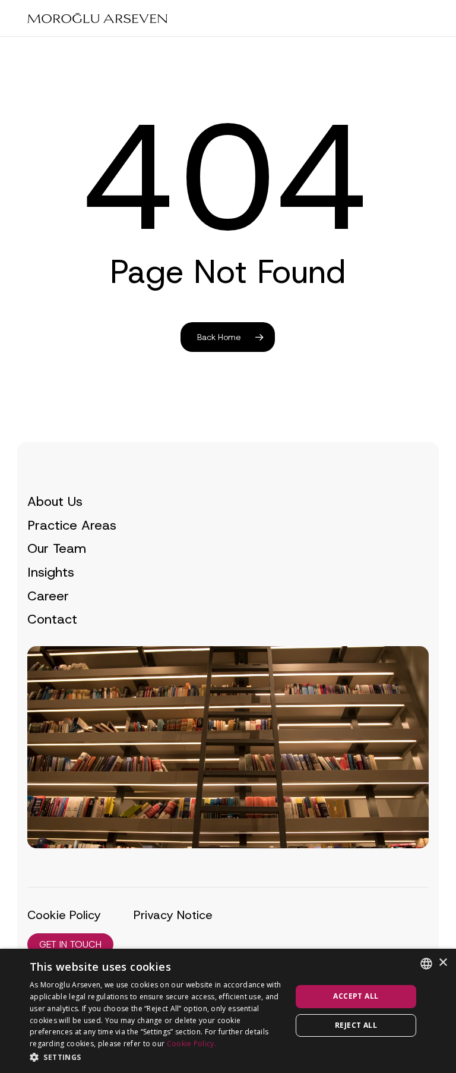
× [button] (442, 962)
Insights (50, 572)
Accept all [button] (355, 996)
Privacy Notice (173, 915)
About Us (55, 501)
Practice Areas (71, 525)
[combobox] (426, 964)
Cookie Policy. (191, 1044)
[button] (70, 944)
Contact (52, 619)
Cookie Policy (64, 915)
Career (48, 596)
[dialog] (228, 1011)
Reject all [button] (356, 1025)
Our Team (56, 548)
